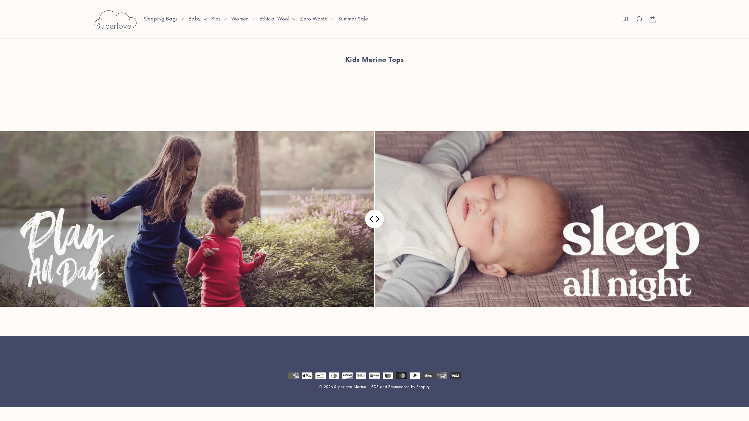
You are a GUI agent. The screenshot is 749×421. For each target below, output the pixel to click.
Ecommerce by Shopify (409, 387)
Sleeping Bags (161, 19)
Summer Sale (353, 19)
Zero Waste (314, 19)
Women (240, 19)
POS (375, 387)
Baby (195, 19)
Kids (217, 19)
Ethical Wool (275, 19)
